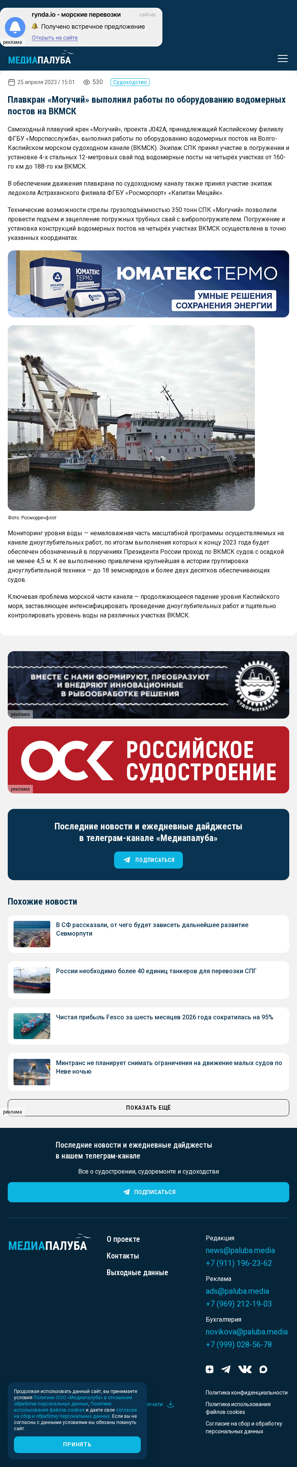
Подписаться (155, 1192)
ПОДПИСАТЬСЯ (154, 860)
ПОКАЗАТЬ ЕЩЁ (148, 1108)
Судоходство (130, 82)
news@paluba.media (240, 1250)
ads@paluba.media (237, 1291)
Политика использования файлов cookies (238, 1408)
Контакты (123, 1255)
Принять (77, 1444)
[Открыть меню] (280, 58)
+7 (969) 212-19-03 (239, 1303)
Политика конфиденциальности (247, 1392)
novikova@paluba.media (247, 1331)
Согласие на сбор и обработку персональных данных (244, 1427)
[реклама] (148, 283)
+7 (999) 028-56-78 (239, 1344)
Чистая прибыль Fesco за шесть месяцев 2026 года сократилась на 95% (164, 1017)
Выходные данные (137, 1272)
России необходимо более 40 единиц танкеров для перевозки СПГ (156, 971)
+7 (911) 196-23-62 (239, 1263)
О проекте (123, 1239)
